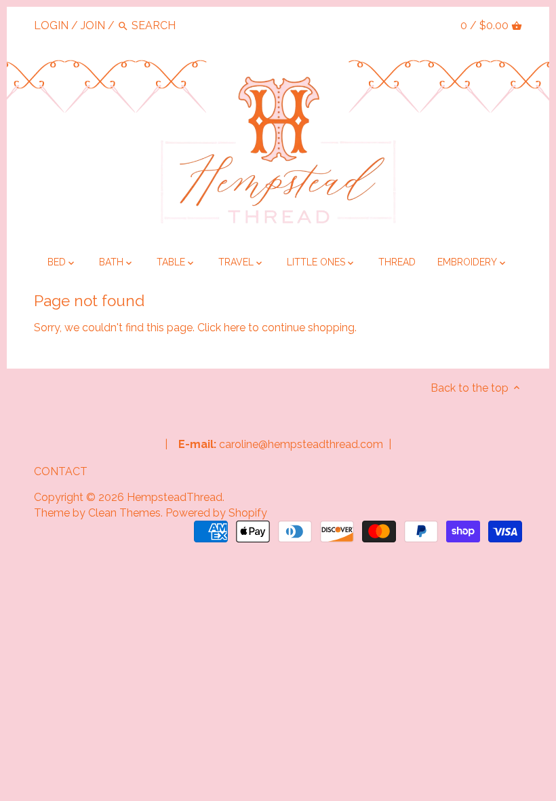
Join (93, 25)
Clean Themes (124, 512)
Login (51, 25)
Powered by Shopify (216, 512)
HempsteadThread (174, 497)
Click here (221, 327)
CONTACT (60, 471)
